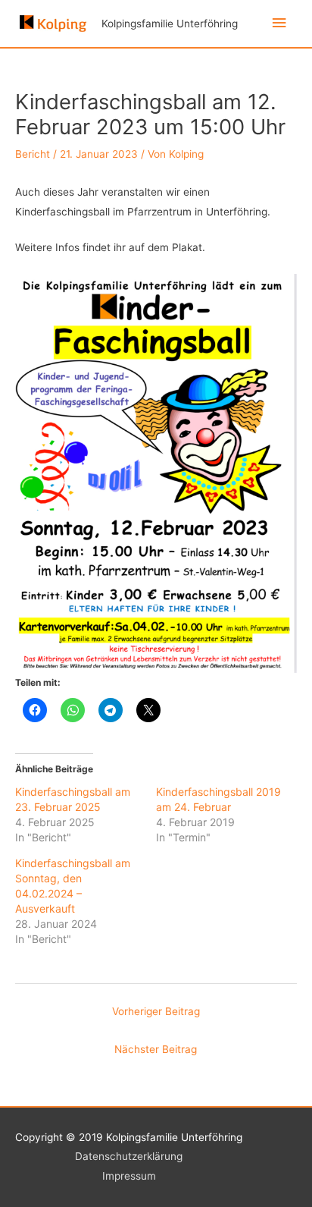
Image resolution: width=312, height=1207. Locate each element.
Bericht (32, 154)
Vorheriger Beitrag (156, 1011)
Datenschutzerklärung (129, 1156)
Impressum (129, 1176)
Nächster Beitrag (155, 1049)
